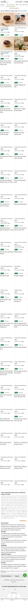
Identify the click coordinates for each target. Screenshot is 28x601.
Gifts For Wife (15, 542)
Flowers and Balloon (20, 550)
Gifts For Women (5, 540)
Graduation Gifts (5, 526)
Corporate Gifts (18, 537)
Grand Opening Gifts (9, 528)
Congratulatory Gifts (15, 526)
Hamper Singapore (17, 566)
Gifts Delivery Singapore (6, 566)
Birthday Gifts (4, 524)
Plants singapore (15, 568)
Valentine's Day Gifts (15, 559)
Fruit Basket (14, 533)
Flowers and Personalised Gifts (8, 552)
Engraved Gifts (9, 537)
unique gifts (4, 508)
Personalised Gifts (5, 535)
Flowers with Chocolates (16, 547)
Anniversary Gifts (13, 524)
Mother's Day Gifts (12, 556)
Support (17, 576)
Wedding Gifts (21, 524)
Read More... (23, 520)
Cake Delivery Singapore (6, 564)
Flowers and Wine (11, 550)
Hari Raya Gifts (10, 561)
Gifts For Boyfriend (6, 542)
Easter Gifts (4, 556)
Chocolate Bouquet (5, 533)
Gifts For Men (13, 540)
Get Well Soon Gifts (19, 528)
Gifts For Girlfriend (22, 540)
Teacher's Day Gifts (5, 557)
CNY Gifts (6, 559)
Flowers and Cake (5, 547)
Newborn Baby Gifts (15, 530)
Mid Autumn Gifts (15, 557)
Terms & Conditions (6, 576)
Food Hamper (21, 533)
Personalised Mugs (15, 535)
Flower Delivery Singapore (19, 564)
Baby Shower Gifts (5, 530)
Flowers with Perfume (15, 549)
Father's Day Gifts (22, 556)
